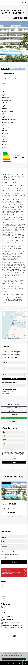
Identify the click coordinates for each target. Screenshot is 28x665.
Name (2, 536)
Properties (4, 590)
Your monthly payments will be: (10, 382)
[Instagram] (5, 607)
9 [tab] (19, 516)
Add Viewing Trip (14, 421)
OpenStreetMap (14, 338)
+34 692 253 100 (8, 620)
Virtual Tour (14, 411)
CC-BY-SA (23, 338)
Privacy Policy (15, 453)
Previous (1, 43)
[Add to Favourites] (25, 483)
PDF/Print (14, 414)
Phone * (5, 439)
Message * (5, 443)
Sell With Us (4, 594)
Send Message (14, 562)
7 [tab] (16, 516)
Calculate (14, 379)
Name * (4, 431)
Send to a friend (14, 404)
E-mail (2, 540)
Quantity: (5, 360)
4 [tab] (12, 516)
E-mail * (4, 435)
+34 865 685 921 (8, 617)
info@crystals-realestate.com (11, 623)
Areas (2, 592)
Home (2, 585)
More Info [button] (20, 655)
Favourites (3, 600)
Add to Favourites (15, 408)
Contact (3, 598)
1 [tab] (8, 516)
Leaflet (6, 338)
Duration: (5, 372)
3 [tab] (11, 516)
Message (3, 544)
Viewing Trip (20, 68)
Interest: (4, 366)
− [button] (4, 315)
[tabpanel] (14, 498)
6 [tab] (15, 516)
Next (26, 43)
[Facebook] (2, 607)
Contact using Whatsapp (14, 418)
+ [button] (4, 313)
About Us (3, 587)
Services (3, 596)
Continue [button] (14, 659)
